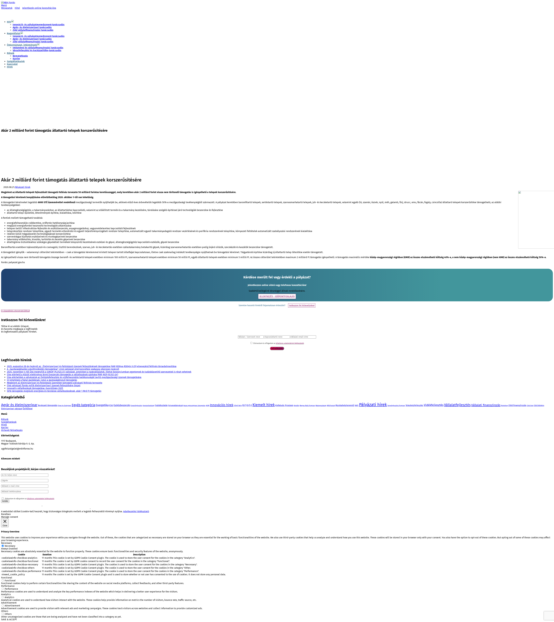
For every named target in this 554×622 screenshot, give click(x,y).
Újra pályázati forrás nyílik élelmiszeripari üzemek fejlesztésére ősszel (43, 385)
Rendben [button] (6, 514)
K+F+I (249, 405)
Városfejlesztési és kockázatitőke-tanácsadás (37, 50)
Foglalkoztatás (161, 405)
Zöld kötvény (539, 405)
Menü (4, 5)
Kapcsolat (12, 64)
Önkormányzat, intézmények (22, 45)
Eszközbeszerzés (122, 405)
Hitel (17, 8)
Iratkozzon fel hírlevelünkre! (302, 305)
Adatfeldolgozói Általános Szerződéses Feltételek (111, 509)
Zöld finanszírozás (517, 405)
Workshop (504, 405)
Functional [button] (6, 577)
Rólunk (10, 53)
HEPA (207, 405)
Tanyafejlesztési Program (396, 405)
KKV (9, 21)
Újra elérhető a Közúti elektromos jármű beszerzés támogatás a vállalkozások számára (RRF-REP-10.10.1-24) (62, 374)
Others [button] (4, 611)
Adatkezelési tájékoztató (136, 511)
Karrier (16, 58)
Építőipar (28, 408)
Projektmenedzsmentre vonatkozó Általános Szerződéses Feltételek (70, 506)
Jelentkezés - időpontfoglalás (277, 296)
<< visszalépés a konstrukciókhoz (15, 311)
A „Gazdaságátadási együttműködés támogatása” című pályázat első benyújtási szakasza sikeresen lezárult (63, 369)
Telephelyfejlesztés (414, 405)
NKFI (357, 405)
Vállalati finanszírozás (485, 405)
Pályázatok (6, 8)
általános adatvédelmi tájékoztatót (290, 343)
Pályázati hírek (22, 187)
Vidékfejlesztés (433, 405)
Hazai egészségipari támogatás (194, 405)
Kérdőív (296, 405)
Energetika (102, 405)
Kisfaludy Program (284, 405)
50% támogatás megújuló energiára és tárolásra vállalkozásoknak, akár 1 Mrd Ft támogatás (54, 391)
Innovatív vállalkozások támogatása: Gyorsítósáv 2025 (35, 388)
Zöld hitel (530, 405)
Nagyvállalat (13, 33)
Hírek (10, 66)
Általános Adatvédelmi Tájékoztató (75, 509)
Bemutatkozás (20, 56)
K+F (244, 405)
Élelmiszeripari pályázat (11, 409)
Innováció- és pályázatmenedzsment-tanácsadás (38, 24)
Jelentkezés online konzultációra (39, 8)
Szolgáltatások (8, 422)
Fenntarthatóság (148, 405)
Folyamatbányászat (175, 405)
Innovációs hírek (221, 405)
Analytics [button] (6, 594)
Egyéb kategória (83, 405)
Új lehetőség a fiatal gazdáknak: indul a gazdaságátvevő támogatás (42, 380)
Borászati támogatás (47, 405)
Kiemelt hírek (263, 405)
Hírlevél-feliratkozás (12, 430)
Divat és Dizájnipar (64, 405)
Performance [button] (8, 586)
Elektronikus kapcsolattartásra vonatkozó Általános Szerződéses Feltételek (31, 509)
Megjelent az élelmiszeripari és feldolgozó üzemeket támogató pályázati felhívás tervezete (54, 382)
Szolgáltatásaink (16, 61)
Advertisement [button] (9, 602)
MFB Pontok (331, 405)
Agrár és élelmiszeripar (19, 405)
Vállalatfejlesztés (457, 405)
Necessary (10, 546)
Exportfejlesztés (136, 405)
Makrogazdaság (321, 405)
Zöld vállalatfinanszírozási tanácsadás (33, 30)
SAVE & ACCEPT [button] (9, 619)
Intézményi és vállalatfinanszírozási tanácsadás (38, 47)
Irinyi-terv (238, 405)
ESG (111, 405)
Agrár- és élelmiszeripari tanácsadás (32, 27)
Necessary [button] (6, 543)
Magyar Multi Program (307, 405)
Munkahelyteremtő (344, 405)
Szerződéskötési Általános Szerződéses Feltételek (21, 506)
